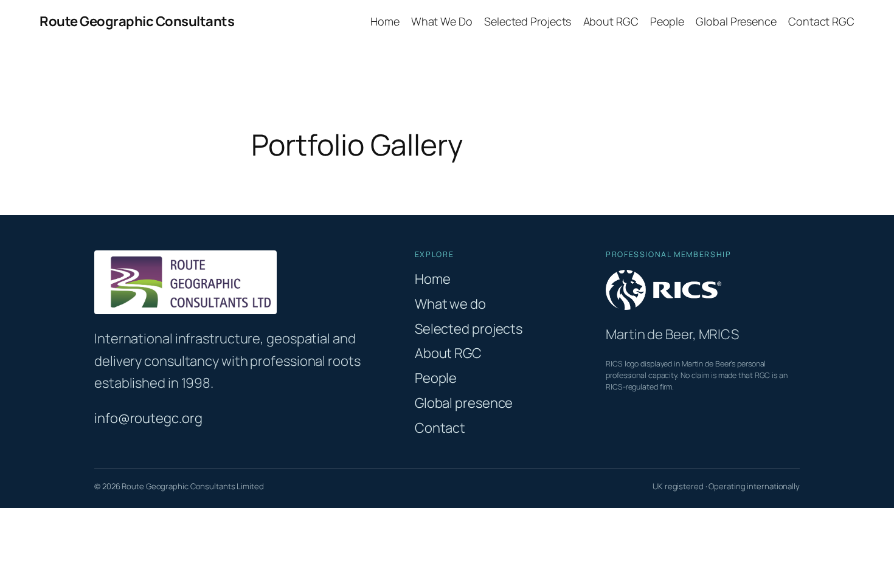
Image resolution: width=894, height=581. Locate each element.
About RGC (448, 353)
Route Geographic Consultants (137, 21)
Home (433, 279)
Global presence (464, 403)
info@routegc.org (148, 418)
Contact (440, 428)
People (436, 378)
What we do (450, 304)
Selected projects (468, 329)
